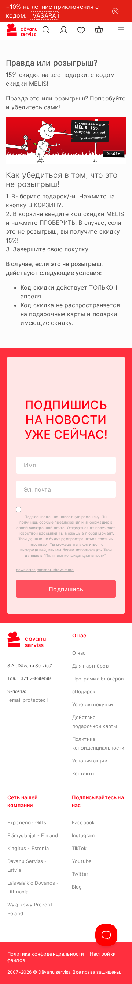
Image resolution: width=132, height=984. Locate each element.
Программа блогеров (98, 679)
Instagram (83, 835)
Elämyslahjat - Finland (32, 835)
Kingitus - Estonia (28, 848)
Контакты (83, 773)
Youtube (82, 861)
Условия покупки (92, 704)
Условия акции (89, 761)
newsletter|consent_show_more (45, 569)
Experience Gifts (27, 822)
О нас (79, 653)
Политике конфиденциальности (74, 555)
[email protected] (27, 700)
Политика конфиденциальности (45, 954)
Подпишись (66, 589)
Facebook (83, 822)
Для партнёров (90, 666)
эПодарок (83, 691)
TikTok (79, 848)
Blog (77, 887)
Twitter (80, 874)
